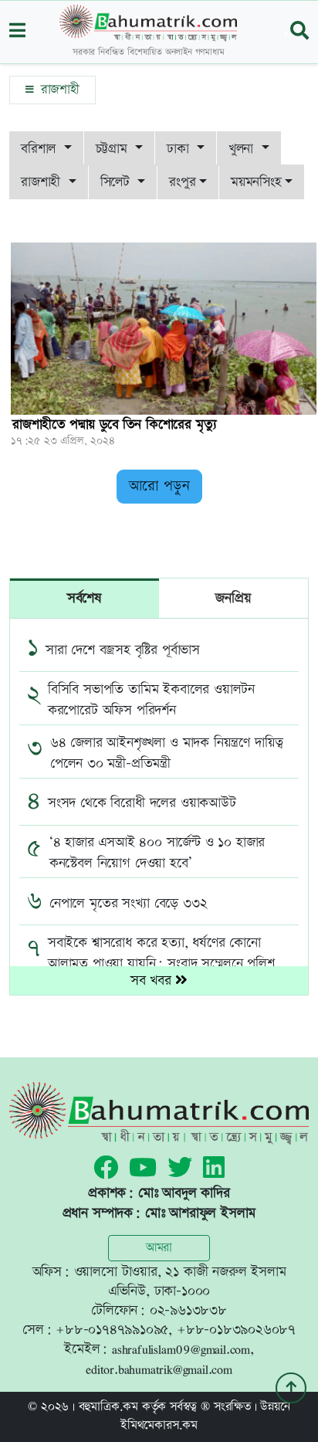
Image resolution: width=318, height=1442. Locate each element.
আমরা (159, 1248)
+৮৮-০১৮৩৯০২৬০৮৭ (236, 1329)
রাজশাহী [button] (43, 182)
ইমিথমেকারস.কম (159, 1425)
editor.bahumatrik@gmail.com (159, 1369)
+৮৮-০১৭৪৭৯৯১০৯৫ (112, 1329)
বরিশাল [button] (40, 148)
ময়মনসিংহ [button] (256, 182)
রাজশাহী (58, 89)
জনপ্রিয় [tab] (233, 598)
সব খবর (153, 980)
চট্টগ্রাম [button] (114, 148)
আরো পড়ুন (159, 486)
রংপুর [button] (182, 182)
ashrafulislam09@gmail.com (181, 1349)
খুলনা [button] (243, 148)
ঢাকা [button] (180, 148)
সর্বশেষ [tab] (84, 598)
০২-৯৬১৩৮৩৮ (188, 1310)
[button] (17, 32)
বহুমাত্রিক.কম (108, 1407)
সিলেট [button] (117, 182)
